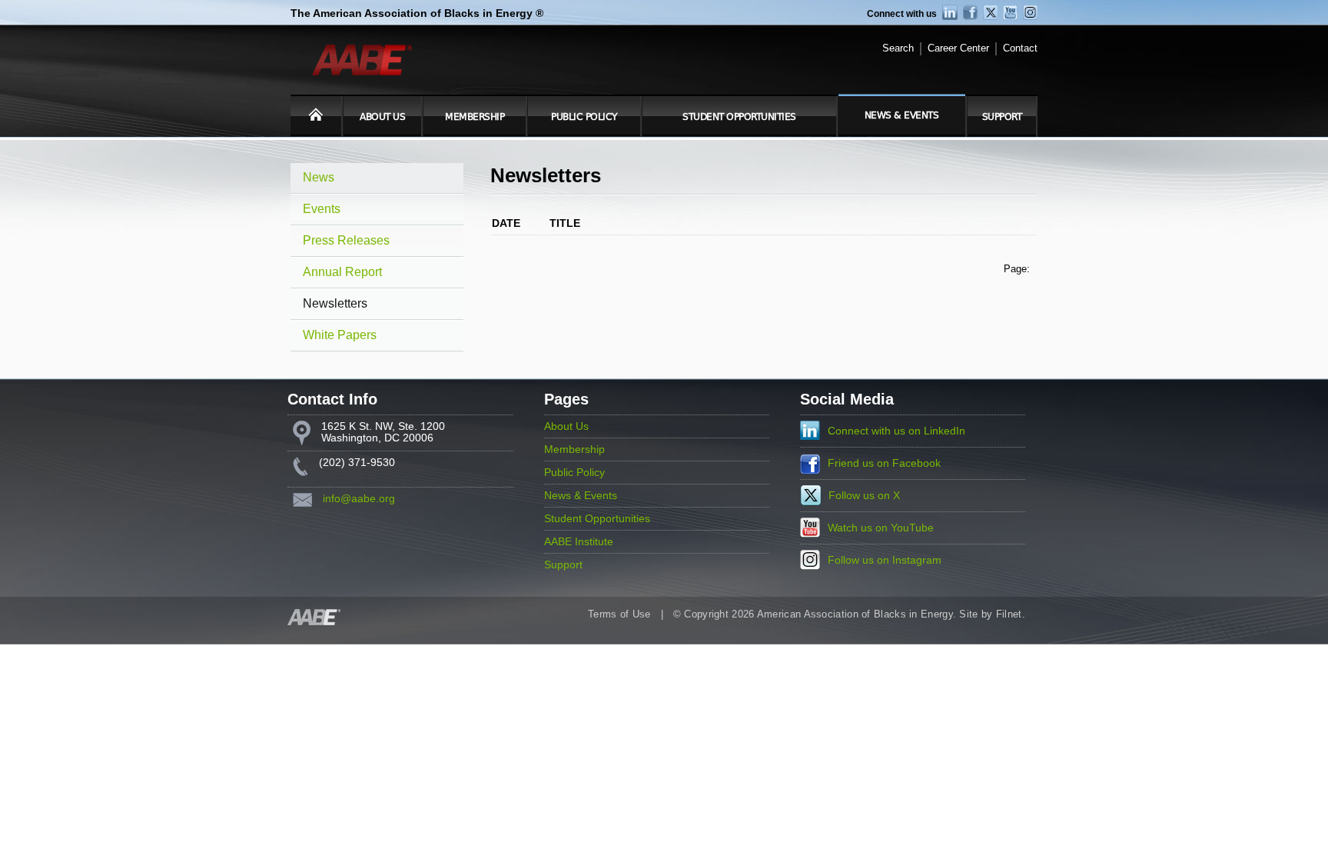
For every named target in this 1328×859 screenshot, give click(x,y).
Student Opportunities (739, 117)
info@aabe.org (359, 498)
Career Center (958, 48)
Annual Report (342, 271)
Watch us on (881, 528)
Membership (474, 117)
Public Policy (584, 117)
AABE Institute (578, 542)
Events (321, 208)
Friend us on (884, 463)
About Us (382, 117)
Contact (1020, 48)
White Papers (340, 334)
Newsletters (335, 303)
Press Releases (346, 240)
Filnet (1009, 614)
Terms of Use (619, 614)
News (318, 177)
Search (898, 48)
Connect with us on (896, 431)
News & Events (902, 115)
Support (1002, 117)
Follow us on (864, 495)
